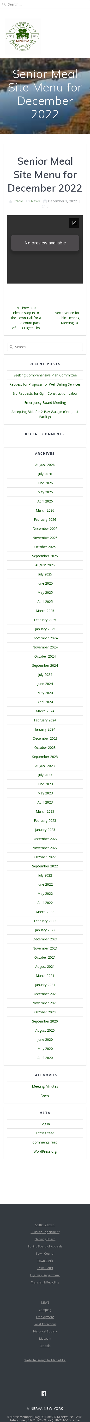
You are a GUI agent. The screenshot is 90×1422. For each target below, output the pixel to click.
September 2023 (45, 756)
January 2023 (45, 829)
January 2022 (45, 930)
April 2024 (45, 702)
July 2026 (45, 474)
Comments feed (45, 1142)
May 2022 (45, 893)
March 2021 (45, 975)
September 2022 (45, 866)
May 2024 (45, 692)
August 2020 (45, 1030)
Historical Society (45, 1331)
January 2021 (45, 984)
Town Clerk (45, 1261)
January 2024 (45, 729)
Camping (45, 1310)
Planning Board (45, 1239)
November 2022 (45, 848)
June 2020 (45, 1039)
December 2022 (45, 838)
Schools (45, 1346)
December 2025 (45, 528)
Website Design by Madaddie (45, 1360)
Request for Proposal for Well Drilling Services (45, 384)
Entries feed (45, 1133)
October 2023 (45, 747)
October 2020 (45, 1012)
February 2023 (45, 820)
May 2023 (45, 793)
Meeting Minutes (45, 1086)
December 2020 (45, 994)
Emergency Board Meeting (45, 402)
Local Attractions (45, 1324)
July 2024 (45, 674)
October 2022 (45, 857)
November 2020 (45, 1003)
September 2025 (45, 556)
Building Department (45, 1232)
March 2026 (45, 510)
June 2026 (45, 483)
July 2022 (45, 875)
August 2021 (45, 966)
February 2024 (45, 720)
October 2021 (45, 957)
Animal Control (45, 1225)
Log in (45, 1124)
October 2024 (45, 656)
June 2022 (45, 884)
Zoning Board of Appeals (45, 1246)
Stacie (18, 201)
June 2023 (45, 784)
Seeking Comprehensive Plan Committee (45, 375)
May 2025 (45, 592)
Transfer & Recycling (45, 1282)
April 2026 (45, 501)
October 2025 (45, 547)
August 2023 (45, 765)
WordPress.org (45, 1151)
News (35, 201)
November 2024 (45, 647)
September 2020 (45, 1021)
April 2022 (45, 902)
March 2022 (45, 911)
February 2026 (45, 519)
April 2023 (45, 802)
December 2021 (45, 939)
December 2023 (45, 738)
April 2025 (45, 601)
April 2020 (45, 1057)
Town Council (45, 1254)
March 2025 (45, 610)
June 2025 (45, 583)
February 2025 (45, 619)
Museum (45, 1339)
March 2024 (45, 711)
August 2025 (45, 565)
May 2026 (45, 492)
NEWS (45, 1303)
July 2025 (45, 574)
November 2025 (45, 537)
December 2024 (45, 638)
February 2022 (45, 921)
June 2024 (45, 683)
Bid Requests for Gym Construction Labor (45, 393)
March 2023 (45, 811)
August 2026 (45, 464)
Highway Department (45, 1275)
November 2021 (45, 948)
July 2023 (45, 775)
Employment (45, 1317)
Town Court (45, 1268)
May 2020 (45, 1048)
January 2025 (45, 629)
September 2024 (45, 665)
